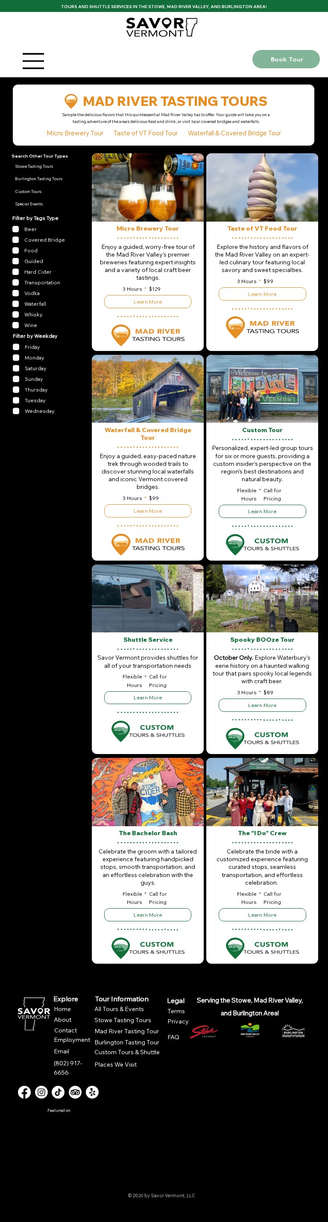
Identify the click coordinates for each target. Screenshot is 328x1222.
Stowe (156, 6)
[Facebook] (24, 1092)
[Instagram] (41, 1092)
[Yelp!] (92, 1092)
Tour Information (122, 998)
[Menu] (137, 61)
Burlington (237, 6)
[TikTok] (58, 1092)
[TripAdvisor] (75, 1092)
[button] (42, 178)
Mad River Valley (187, 6)
